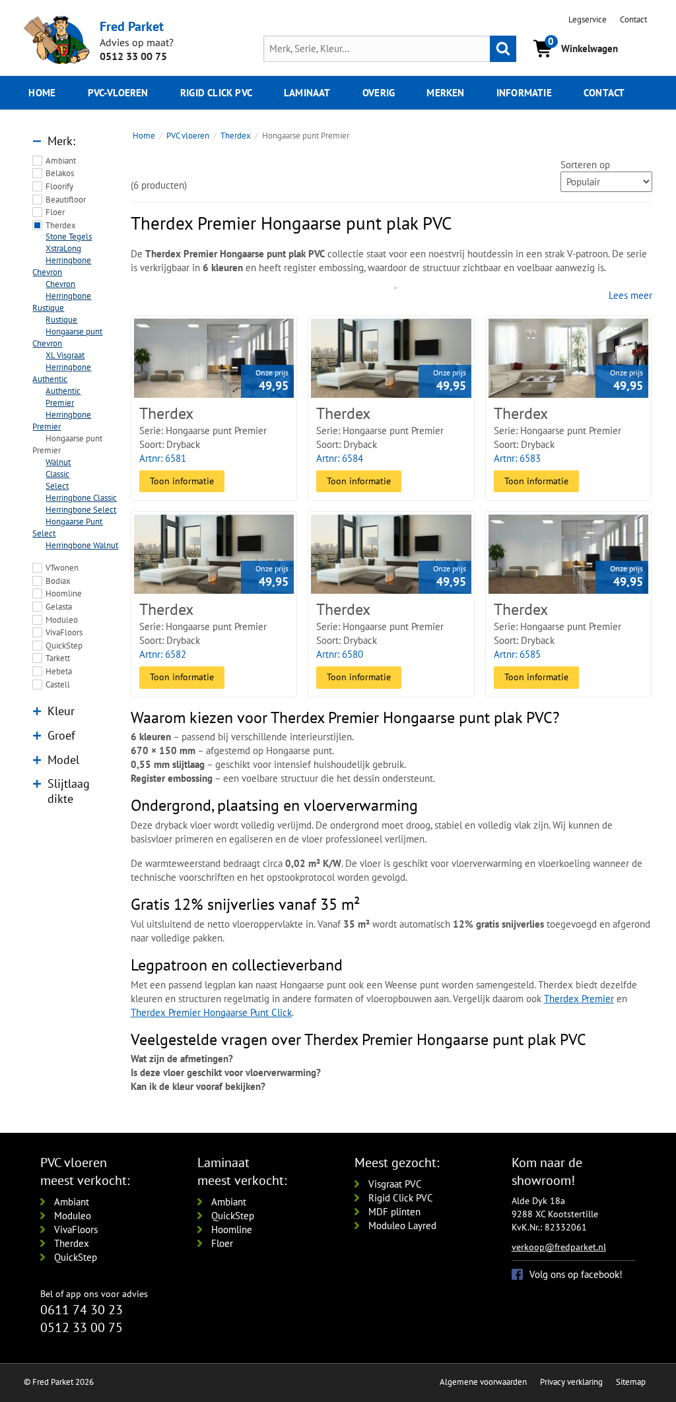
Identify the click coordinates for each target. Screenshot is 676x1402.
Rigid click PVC (216, 92)
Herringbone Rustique (61, 301)
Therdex (61, 225)
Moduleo (62, 619)
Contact (633, 19)
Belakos (60, 173)
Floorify (59, 186)
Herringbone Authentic (61, 373)
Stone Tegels (69, 236)
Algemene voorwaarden (483, 1381)
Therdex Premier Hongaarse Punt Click (211, 1012)
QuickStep (64, 645)
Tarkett (58, 658)
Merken (445, 92)
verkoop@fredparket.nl (559, 1247)
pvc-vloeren (118, 92)
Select (57, 486)
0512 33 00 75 (133, 56)
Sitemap (631, 1381)
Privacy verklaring (571, 1381)
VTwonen (62, 567)
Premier (60, 402)
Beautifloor (66, 199)
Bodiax (58, 581)
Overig (378, 92)
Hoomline (64, 593)
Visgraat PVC (395, 1184)
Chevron (60, 284)
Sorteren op (585, 164)
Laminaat (307, 92)
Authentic (63, 391)
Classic (57, 474)
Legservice (587, 19)
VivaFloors (64, 632)
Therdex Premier (579, 998)
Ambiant (61, 160)
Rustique (61, 319)
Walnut (58, 462)
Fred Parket (132, 26)
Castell (58, 684)
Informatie (524, 92)
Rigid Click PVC (400, 1198)
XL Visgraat (65, 355)
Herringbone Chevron (61, 266)
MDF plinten (394, 1211)
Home (41, 92)
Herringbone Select (81, 509)
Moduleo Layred (402, 1225)
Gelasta (59, 606)
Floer (55, 212)
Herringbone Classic (81, 497)
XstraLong (63, 248)
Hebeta (59, 671)
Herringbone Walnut (82, 545)
